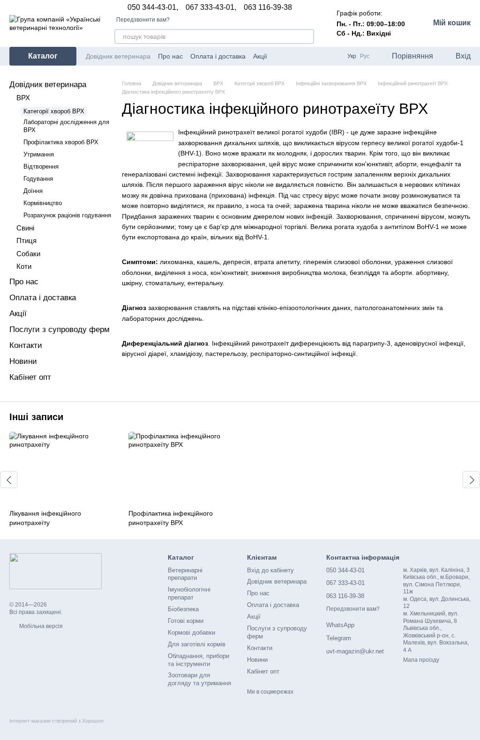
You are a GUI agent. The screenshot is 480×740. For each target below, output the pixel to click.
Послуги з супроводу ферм (59, 329)
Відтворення (41, 166)
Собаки (28, 254)
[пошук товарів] (306, 36)
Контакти (25, 345)
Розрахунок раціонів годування (67, 215)
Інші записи (36, 417)
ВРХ (23, 98)
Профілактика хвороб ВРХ (60, 142)
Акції (260, 56)
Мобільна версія (40, 626)
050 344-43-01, (153, 7)
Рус (364, 56)
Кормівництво (42, 203)
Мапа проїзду (421, 660)
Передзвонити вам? (143, 19)
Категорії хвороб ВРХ (53, 111)
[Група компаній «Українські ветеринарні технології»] (55, 571)
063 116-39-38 (268, 7)
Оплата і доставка (218, 56)
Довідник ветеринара (118, 56)
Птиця (26, 240)
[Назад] (8, 479)
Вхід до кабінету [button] (270, 570)
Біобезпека (183, 609)
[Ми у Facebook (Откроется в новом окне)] (310, 56)
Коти (23, 266)
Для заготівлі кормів (196, 644)
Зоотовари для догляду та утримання (199, 679)
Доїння (33, 190)
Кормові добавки (191, 632)
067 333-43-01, (211, 7)
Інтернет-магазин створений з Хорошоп (56, 721)
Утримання (38, 154)
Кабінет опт (30, 377)
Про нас (170, 56)
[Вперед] (471, 479)
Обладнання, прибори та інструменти (198, 659)
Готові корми (185, 620)
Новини (23, 361)
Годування (38, 178)
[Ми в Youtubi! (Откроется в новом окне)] (321, 56)
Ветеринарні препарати (185, 574)
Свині (25, 228)
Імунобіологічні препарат (189, 593)
